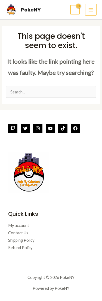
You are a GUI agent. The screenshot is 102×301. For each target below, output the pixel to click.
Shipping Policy (21, 240)
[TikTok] (62, 128)
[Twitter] (25, 128)
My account (18, 225)
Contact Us (18, 233)
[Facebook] (75, 128)
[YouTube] (50, 128)
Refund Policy (20, 247)
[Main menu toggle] (91, 9)
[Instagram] (37, 128)
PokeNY (31, 9)
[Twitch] (12, 128)
